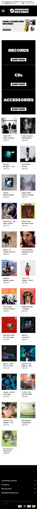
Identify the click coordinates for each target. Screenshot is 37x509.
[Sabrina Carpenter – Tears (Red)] (27, 325)
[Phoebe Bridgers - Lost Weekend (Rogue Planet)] (9, 154)
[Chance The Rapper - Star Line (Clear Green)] (27, 353)
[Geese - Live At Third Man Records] (9, 382)
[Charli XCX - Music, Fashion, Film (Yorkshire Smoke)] (9, 125)
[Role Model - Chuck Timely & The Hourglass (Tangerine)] (9, 296)
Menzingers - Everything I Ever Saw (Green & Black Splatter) (27, 422)
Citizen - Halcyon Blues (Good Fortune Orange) (8, 194)
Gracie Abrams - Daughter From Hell (28, 251)
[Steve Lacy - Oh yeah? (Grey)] (9, 211)
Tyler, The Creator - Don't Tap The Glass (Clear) (27, 279)
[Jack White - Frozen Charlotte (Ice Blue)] (27, 154)
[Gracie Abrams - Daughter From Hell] (27, 239)
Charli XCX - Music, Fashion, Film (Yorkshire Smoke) (9, 137)
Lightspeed (5, 503)
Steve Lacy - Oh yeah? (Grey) (9, 222)
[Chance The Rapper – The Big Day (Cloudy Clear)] (9, 410)
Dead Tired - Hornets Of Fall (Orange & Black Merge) (27, 222)
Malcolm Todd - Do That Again (9, 336)
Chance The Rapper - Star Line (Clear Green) (27, 365)
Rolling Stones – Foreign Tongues (27, 308)
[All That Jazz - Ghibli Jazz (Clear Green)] (9, 438)
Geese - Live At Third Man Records (8, 393)
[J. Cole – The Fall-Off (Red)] (27, 382)
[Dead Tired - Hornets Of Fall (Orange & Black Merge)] (27, 211)
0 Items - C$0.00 (30, 3)
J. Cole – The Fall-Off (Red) (27, 393)
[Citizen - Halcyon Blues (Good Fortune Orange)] (9, 182)
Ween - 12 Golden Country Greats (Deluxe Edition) (9, 251)
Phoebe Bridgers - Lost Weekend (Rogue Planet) (8, 165)
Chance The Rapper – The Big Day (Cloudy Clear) (9, 422)
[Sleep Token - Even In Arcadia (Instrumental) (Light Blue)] (27, 182)
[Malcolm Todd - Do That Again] (9, 325)
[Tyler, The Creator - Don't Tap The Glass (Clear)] (27, 268)
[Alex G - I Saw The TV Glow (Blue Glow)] (9, 353)
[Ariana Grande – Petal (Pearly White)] (27, 125)
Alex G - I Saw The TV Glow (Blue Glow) (8, 365)
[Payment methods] (19, 506)
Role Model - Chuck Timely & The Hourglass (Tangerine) (9, 308)
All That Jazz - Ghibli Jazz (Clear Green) (8, 450)
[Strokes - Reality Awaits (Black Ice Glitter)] (9, 268)
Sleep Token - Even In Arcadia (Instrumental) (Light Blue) (28, 194)
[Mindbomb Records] (22, 11)
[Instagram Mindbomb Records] (22, 471)
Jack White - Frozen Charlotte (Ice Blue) (27, 165)
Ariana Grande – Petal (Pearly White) (28, 137)
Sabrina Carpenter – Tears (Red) (26, 336)
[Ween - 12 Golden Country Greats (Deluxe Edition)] (9, 239)
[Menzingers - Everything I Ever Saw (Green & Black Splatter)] (27, 410)
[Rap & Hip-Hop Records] (18, 25)
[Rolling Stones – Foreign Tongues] (27, 296)
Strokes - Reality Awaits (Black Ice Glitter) (8, 279)
